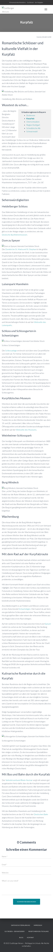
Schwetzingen (24, 609)
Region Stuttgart (33, 125)
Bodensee (30, 115)
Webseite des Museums (26, 429)
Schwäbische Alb (33, 128)
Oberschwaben (32, 121)
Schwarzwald (31, 131)
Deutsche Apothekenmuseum (14, 234)
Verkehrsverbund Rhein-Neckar (19, 780)
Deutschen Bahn (41, 814)
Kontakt (30, 937)
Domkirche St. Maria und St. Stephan (20, 249)
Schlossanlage (11, 350)
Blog (21, 937)
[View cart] (50, 9)
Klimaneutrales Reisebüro (17, 2)
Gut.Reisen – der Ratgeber (35, 2)
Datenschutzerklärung (20, 925)
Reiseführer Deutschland (38, 931)
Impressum (38, 925)
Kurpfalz (30, 118)
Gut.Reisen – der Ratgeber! (15, 931)
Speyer (48, 624)
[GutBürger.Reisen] (9, 9)
